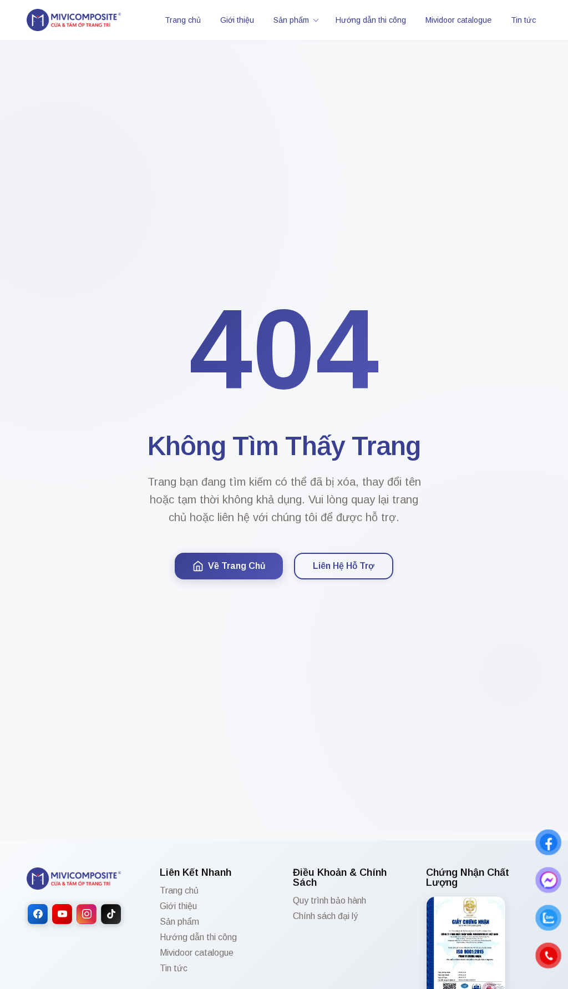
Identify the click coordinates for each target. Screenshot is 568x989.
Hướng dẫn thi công (371, 20)
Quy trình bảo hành (329, 900)
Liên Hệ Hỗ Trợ (343, 566)
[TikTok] (111, 914)
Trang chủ (183, 20)
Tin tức (523, 20)
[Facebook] (38, 914)
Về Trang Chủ (236, 566)
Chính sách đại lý (325, 916)
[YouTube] (62, 914)
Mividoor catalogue (458, 20)
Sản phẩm (291, 20)
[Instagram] (87, 914)
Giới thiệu (237, 20)
